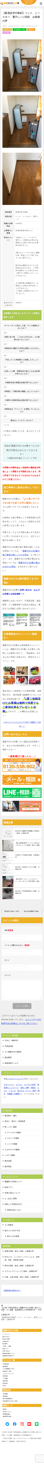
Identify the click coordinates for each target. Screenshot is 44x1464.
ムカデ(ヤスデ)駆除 (12, 1150)
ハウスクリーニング (14, 1079)
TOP (21, 1309)
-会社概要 (5, 1393)
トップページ (6, 1334)
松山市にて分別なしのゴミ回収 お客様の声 (27, 868)
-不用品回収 (5, 1364)
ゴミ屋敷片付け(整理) (13, 1052)
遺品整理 (8, 1057)
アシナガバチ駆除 (14, 1133)
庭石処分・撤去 (11, 1116)
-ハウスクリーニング (8, 1373)
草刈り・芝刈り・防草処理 (15, 1121)
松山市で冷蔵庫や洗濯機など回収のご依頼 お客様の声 (27, 832)
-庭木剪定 (5, 1383)
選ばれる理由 (6, 1339)
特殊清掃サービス (11, 1063)
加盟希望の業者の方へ (12, 1290)
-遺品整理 (5, 1366)
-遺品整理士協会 (6, 1416)
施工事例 (6, 32)
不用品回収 (9, 1046)
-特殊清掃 (5, 1376)
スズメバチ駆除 (13, 1138)
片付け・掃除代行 (11, 1040)
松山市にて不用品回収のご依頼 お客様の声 (27, 892)
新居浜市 (31, 29)
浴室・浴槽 (24, 1088)
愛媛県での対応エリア (13, 1182)
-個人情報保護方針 (7, 1398)
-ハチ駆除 (5, 1378)
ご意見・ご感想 (6, 1346)
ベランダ (12, 1091)
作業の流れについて (12, 1193)
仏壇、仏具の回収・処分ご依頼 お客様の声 (22, 1277)
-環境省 (4, 1409)
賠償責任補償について (8, 1353)
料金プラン (9, 1187)
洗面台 (33, 1088)
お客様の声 (7, 29)
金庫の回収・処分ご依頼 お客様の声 (19, 1251)
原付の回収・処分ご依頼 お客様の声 (19, 1266)
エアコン (19, 1085)
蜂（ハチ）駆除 (11, 1127)
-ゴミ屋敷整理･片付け (8, 1368)
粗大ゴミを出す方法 (12, 1230)
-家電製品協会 (6, 1414)
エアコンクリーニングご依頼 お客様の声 (21, 1271)
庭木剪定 (8, 1166)
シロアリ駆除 (10, 1155)
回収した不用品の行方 (13, 1204)
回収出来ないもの (14, 1210)
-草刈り (4, 1385)
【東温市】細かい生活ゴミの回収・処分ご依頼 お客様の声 (13, 911)
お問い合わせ (6, 1351)
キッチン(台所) (30, 1085)
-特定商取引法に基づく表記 (9, 1401)
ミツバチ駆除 (12, 1144)
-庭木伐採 (5, 1380)
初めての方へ (6, 1336)
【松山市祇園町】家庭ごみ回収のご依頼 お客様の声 (33, 911)
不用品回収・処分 (19, 29)
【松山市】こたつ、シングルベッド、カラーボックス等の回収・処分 (27, 880)
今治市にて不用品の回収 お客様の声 (27, 856)
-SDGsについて (6, 1411)
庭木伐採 (8, 1161)
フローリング (9, 1085)
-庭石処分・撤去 (6, 1371)
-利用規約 (5, 1396)
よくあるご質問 (11, 1198)
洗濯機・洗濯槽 (13, 1094)
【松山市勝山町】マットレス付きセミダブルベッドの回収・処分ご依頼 (27, 844)
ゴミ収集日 (9, 1225)
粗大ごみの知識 (13, 1236)
